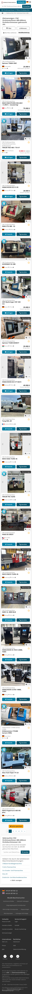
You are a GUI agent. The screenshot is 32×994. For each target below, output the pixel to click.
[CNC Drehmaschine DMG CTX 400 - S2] (16, 212)
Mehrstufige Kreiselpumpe (10, 909)
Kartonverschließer (8, 901)
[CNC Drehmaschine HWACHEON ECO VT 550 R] (16, 367)
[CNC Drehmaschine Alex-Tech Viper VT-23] (16, 758)
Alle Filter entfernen (10, 33)
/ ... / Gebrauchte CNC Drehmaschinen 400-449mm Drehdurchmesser (17, 13)
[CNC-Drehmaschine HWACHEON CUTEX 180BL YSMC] (16, 675)
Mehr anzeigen (17, 880)
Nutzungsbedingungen (8, 990)
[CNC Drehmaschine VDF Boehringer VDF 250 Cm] (16, 287)
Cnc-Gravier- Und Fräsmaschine (12, 870)
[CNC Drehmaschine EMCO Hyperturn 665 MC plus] (16, 796)
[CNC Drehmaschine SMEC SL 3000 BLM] (16, 597)
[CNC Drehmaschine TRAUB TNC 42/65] (16, 482)
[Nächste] (29, 48)
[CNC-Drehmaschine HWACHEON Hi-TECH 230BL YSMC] (16, 635)
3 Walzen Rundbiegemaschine (12, 864)
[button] (30, 2)
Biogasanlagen (25, 909)
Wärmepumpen (8, 913)
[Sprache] (27, 2)
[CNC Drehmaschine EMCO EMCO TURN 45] (16, 559)
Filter (9, 28)
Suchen (27, 6)
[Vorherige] (2, 48)
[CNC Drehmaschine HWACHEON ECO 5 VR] (16, 173)
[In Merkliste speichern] (29, 62)
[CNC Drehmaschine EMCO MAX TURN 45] (16, 444)
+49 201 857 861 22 (11, 891)
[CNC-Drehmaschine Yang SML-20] (16, 406)
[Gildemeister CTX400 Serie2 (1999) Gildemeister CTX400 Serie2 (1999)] (16, 714)
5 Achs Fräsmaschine (9, 867)
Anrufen (24, 73)
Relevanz (23, 28)
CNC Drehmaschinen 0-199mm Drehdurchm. (15, 10)
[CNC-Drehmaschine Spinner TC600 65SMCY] (16, 328)
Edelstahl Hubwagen (23, 901)
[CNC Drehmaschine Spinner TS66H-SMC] (16, 49)
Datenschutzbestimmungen (14, 989)
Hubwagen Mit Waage (22, 913)
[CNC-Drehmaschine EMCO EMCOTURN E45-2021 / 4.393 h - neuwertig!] (16, 88)
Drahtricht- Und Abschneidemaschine (14, 877)
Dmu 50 (4, 874)
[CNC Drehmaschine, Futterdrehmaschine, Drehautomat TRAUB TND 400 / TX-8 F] (16, 129)
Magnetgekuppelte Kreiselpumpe (16, 905)
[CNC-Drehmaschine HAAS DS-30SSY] (16, 520)
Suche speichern (16, 826)
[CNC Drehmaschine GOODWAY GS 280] (16, 249)
